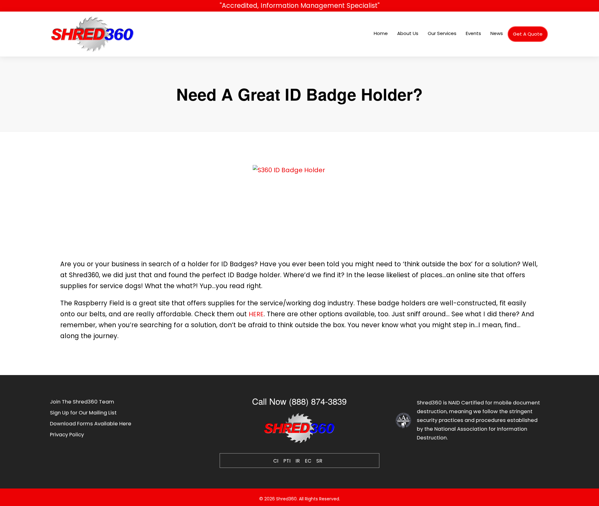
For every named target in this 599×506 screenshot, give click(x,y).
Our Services (442, 33)
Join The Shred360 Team (82, 401)
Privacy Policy (67, 434)
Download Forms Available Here (90, 423)
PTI (286, 461)
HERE (256, 314)
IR (297, 461)
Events (473, 33)
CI (275, 461)
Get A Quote (528, 34)
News (496, 33)
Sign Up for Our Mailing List (83, 412)
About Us (407, 33)
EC (308, 461)
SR (319, 461)
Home (381, 33)
